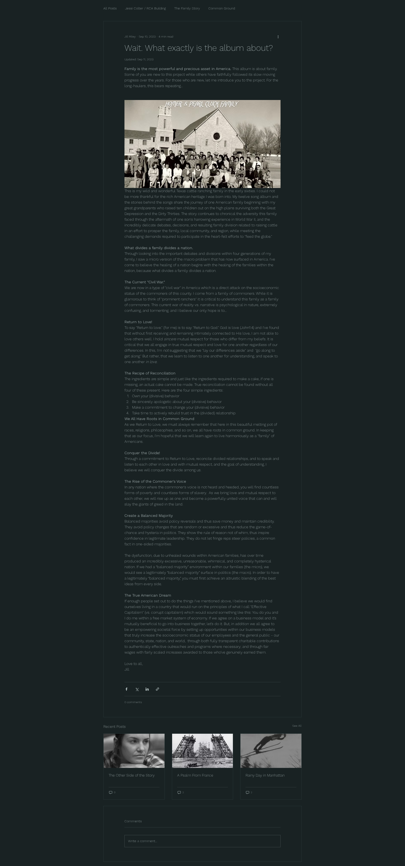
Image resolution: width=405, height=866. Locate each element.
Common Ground (221, 8)
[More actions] (278, 36)
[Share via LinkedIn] (147, 689)
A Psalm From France (195, 775)
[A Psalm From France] (202, 751)
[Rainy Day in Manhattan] (270, 751)
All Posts (110, 8)
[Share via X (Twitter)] (137, 689)
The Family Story (187, 8)
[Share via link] (157, 689)
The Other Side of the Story (132, 775)
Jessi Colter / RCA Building (145, 8)
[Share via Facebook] (126, 689)
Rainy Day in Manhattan (265, 775)
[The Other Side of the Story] (134, 751)
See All (297, 725)
